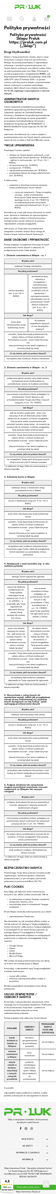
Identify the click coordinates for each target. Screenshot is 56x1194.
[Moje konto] (34, 18)
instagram (26, 1129)
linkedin (31, 1129)
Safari (12, 951)
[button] (9, 18)
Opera (12, 948)
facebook (20, 1129)
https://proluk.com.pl (28, 42)
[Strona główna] (28, 8)
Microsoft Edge (16, 956)
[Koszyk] (46, 18)
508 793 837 (29, 1174)
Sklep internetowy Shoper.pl (28, 1192)
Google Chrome (16, 946)
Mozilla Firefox (15, 954)
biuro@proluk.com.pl (13, 1174)
